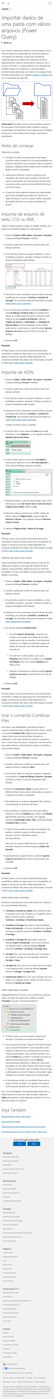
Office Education (8, 1229)
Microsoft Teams (8, 1281)
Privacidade (28, 1378)
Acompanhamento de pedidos (12, 1201)
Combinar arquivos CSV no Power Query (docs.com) (24, 1131)
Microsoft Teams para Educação (12, 1221)
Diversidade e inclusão (10, 1353)
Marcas (13, 1382)
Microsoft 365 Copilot (9, 1277)
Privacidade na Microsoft (10, 1345)
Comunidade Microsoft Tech (11, 1305)
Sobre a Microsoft (8, 1337)
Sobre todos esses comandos (18, 303)
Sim (19, 1143)
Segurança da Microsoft (10, 1257)
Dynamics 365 (7, 1265)
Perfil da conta (7, 1185)
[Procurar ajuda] (9, 3)
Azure (5, 1261)
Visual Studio (7, 1321)
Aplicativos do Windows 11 (11, 1173)
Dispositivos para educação (11, 1217)
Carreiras (6, 1333)
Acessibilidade (7, 1357)
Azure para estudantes (10, 1241)
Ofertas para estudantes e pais (12, 1237)
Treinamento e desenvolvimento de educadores (17, 1233)
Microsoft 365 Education (10, 1225)
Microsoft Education (9, 1212)
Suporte (5, 9)
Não (34, 1143)
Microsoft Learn (8, 1297)
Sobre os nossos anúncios (25, 1382)
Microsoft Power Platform (10, 1313)
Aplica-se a (7, 42)
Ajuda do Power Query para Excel (16, 1116)
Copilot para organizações (11, 1157)
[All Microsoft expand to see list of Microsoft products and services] (3, 3)
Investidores (6, 1349)
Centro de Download (9, 1189)
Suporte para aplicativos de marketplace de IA (17, 1301)
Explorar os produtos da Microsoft (13, 1169)
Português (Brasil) (12, 1364)
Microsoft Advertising (9, 1273)
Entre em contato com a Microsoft (13, 1378)
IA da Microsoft (7, 1252)
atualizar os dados (40, 74)
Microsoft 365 (7, 1165)
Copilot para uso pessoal (10, 1161)
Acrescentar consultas (11, 1121)
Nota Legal (6, 1382)
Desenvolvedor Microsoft (10, 1293)
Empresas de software (9, 1317)
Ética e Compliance (40, 1378)
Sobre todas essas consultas (20, 362)
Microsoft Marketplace (10, 1309)
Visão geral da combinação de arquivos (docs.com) (23, 1126)
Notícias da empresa (9, 1341)
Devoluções (6, 1197)
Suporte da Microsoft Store (11, 1193)
